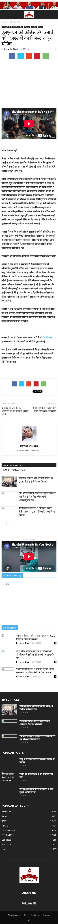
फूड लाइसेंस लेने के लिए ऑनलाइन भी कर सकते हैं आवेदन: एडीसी (15, 411)
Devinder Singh (11, 49)
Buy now (46, 915)
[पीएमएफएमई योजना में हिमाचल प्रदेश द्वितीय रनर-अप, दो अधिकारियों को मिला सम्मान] (9, 511)
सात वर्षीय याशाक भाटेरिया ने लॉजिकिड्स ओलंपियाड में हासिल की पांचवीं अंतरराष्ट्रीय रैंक (37, 496)
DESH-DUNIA (8, 830)
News (27, 27)
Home (4, 22)
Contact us (35, 915)
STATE (34, 27)
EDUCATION (7, 27)
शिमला (40, 27)
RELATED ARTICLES (13, 465)
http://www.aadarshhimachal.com (29, 450)
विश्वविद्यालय (47, 337)
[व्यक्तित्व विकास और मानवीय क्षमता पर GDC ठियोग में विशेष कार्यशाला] (9, 481)
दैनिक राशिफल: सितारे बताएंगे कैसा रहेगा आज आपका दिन (44, 409)
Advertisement (14, 915)
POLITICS (6, 844)
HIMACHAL (18, 27)
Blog (26, 915)
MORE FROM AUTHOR (14, 470)
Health (5, 849)
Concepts (6, 839)
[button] (53, 14)
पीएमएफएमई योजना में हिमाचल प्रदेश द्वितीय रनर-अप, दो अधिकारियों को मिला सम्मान (37, 511)
